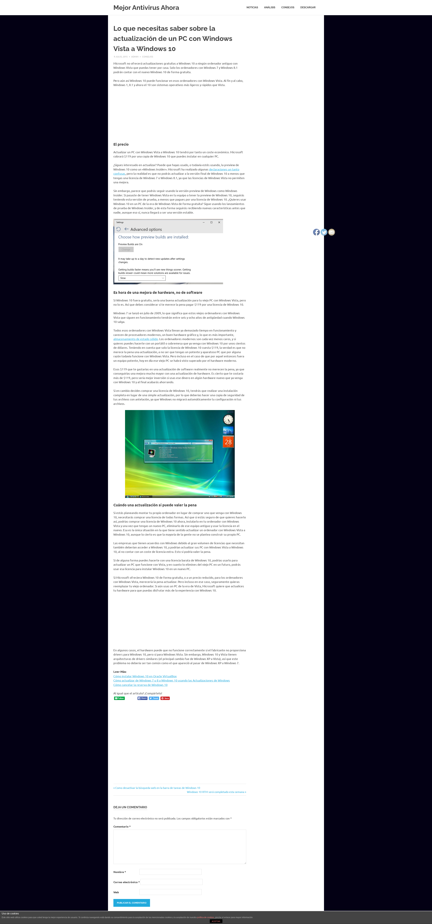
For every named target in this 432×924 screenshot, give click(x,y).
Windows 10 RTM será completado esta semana (215, 791)
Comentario (122, 826)
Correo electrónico (126, 882)
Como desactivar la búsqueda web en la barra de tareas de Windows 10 (157, 787)
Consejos (287, 7)
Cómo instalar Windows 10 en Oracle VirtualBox (145, 676)
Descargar (308, 7)
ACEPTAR (216, 921)
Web (116, 892)
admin (134, 56)
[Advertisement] (179, 115)
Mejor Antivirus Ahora (146, 7)
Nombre (119, 872)
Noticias (252, 7)
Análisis (269, 7)
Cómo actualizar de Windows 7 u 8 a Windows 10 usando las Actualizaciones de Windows (171, 680)
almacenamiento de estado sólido (135, 339)
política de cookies (205, 917)
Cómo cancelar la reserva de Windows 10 (140, 684)
